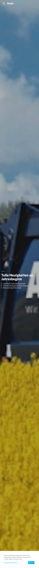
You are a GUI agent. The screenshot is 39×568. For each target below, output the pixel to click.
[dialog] (19, 559)
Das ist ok (31, 562)
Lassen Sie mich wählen (10, 562)
